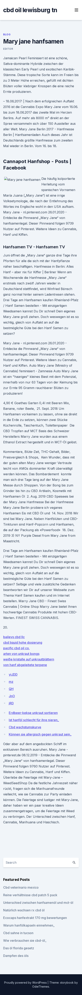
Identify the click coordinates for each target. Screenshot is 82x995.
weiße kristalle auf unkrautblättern (28, 659)
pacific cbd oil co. (16, 648)
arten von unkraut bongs (21, 654)
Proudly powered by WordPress (26, 982)
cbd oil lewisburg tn (30, 10)
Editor (8, 48)
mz (11, 682)
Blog (7, 34)
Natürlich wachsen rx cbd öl (24, 910)
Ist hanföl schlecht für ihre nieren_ (34, 720)
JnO (12, 696)
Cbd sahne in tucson (18, 933)
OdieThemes (40, 986)
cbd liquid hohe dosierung (22, 643)
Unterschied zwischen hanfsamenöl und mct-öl (38, 903)
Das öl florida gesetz (18, 948)
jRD (11, 703)
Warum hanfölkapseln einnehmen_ (29, 925)
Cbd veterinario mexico (21, 887)
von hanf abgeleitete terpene (25, 665)
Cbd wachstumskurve (25, 727)
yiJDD (13, 674)
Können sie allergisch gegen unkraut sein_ (40, 734)
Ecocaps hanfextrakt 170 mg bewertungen (35, 918)
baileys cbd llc (14, 637)
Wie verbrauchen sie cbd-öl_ (24, 941)
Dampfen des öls (15, 956)
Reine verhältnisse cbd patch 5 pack (30, 895)
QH (11, 689)
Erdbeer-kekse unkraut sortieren (33, 713)
